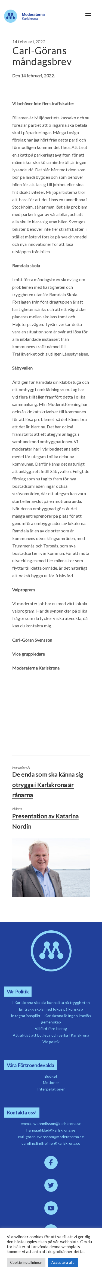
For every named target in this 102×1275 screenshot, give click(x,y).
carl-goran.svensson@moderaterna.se (51, 1136)
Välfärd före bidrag (51, 1028)
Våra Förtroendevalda (30, 1065)
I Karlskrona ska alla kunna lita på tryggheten (51, 1002)
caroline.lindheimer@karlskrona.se (50, 1143)
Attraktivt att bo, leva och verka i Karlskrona (51, 1035)
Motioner (51, 1082)
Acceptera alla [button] (63, 1262)
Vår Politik (18, 991)
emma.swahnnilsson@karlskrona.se (51, 1123)
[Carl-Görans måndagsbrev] (51, 867)
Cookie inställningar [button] (26, 1262)
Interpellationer (51, 1089)
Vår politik (51, 1041)
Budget (51, 1076)
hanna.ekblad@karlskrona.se (50, 1130)
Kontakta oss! (22, 1112)
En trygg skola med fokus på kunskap (51, 1009)
